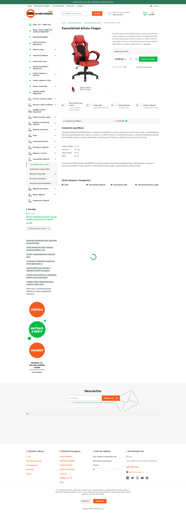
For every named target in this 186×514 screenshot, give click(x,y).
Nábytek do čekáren (41, 189)
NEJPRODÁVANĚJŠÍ (40, 37)
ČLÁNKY (80, 6)
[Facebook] (128, 478)
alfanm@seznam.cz (136, 472)
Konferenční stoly (40, 61)
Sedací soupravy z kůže (42, 80)
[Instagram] (138, 478)
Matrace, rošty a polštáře (43, 105)
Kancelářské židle (120, 185)
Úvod (63, 23)
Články (29, 474)
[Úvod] (43, 13)
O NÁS (29, 6)
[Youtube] (143, 478)
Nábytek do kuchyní (40, 130)
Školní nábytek (38, 195)
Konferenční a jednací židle (40, 169)
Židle (35, 135)
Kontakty (30, 469)
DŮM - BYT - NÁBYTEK (42, 25)
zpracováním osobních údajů (89, 402)
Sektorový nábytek (40, 55)
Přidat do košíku (148, 59)
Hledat (97, 13)
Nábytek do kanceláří (37, 174)
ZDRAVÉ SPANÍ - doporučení (39, 93)
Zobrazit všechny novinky (37, 228)
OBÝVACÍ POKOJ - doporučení (40, 43)
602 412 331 (118, 15)
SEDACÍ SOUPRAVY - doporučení (41, 68)
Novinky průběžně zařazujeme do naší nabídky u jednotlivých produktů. (41, 218)
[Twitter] (133, 478)
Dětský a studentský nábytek (41, 123)
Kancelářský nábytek (41, 159)
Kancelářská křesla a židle (39, 164)
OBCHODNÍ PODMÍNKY (42, 6)
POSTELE (63, 474)
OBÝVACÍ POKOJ (66, 465)
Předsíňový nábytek (41, 147)
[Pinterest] (147, 478)
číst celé (29, 223)
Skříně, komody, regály (42, 117)
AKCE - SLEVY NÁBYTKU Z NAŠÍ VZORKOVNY (42, 31)
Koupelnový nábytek (41, 201)
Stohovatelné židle (40, 141)
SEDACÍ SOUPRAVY (67, 469)
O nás (28, 457)
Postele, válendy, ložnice (42, 99)
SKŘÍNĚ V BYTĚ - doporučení (39, 111)
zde (102, 509)
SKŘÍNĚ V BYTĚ (66, 478)
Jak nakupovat (31, 465)
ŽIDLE (62, 482)
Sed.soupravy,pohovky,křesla (40, 183)
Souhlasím (99, 501)
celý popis (146, 44)
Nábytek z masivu (40, 153)
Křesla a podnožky (40, 86)
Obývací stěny (38, 50)
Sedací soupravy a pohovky (40, 74)
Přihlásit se (109, 398)
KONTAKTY (71, 6)
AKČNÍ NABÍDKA (66, 457)
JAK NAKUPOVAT (58, 6)
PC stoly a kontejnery (38, 179)
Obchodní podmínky (34, 461)
